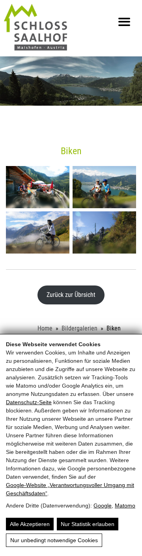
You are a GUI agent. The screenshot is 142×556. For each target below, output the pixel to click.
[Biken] (37, 187)
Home (44, 328)
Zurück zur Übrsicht (71, 295)
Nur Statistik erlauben (87, 524)
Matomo (125, 505)
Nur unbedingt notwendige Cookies (54, 540)
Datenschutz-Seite (29, 402)
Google (102, 505)
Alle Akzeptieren (30, 524)
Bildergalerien (79, 328)
